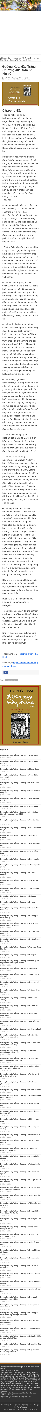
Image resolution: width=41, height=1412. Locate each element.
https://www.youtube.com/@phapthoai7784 (15, 1397)
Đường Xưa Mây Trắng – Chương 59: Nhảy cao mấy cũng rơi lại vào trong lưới (20, 1188)
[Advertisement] (20, 33)
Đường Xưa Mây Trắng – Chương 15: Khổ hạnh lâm (20, 859)
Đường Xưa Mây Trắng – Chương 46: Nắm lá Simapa (20, 1090)
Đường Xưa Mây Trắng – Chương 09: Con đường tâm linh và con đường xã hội (19, 813)
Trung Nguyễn (8, 77)
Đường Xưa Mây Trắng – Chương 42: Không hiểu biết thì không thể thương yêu (19, 1059)
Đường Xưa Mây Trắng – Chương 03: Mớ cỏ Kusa (19, 769)
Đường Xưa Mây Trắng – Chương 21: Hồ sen (17, 902)
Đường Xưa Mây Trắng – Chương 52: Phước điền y (20, 1135)
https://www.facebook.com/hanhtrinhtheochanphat (18, 1393)
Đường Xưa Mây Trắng (20, 58)
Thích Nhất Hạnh (11, 680)
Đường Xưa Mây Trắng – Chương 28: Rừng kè (18, 955)
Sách (9, 58)
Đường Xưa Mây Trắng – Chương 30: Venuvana (18, 968)
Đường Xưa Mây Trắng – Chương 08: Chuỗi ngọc (19, 806)
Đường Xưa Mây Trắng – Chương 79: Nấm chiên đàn (20, 1344)
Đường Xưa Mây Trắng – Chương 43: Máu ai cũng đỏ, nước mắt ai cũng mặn (19, 1067)
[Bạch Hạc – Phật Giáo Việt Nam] (20, 5)
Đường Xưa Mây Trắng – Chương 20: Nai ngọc (18, 896)
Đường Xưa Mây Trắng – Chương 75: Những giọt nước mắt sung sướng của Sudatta (19, 1314)
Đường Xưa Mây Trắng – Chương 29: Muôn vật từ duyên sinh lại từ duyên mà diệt (19, 962)
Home (4, 58)
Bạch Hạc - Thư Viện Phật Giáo (21, 1405)
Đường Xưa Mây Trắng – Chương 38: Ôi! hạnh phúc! (20, 1029)
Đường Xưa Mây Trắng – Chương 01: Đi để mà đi (19, 755)
